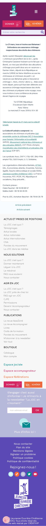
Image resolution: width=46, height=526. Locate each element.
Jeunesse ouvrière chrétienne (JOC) (18, 174)
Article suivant (23, 210)
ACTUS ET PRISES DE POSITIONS (23, 219)
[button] (36, 11)
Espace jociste (13, 364)
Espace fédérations (16, 377)
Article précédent (23, 205)
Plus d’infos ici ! (24, 431)
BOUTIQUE (10, 347)
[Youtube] (35, 474)
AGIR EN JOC (11, 283)
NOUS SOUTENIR (14, 255)
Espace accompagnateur (20, 370)
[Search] (42, 32)
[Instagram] (23, 474)
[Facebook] (10, 474)
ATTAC (38, 165)
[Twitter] (29, 474)
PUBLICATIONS (13, 315)
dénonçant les (29, 56)
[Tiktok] (16, 474)
